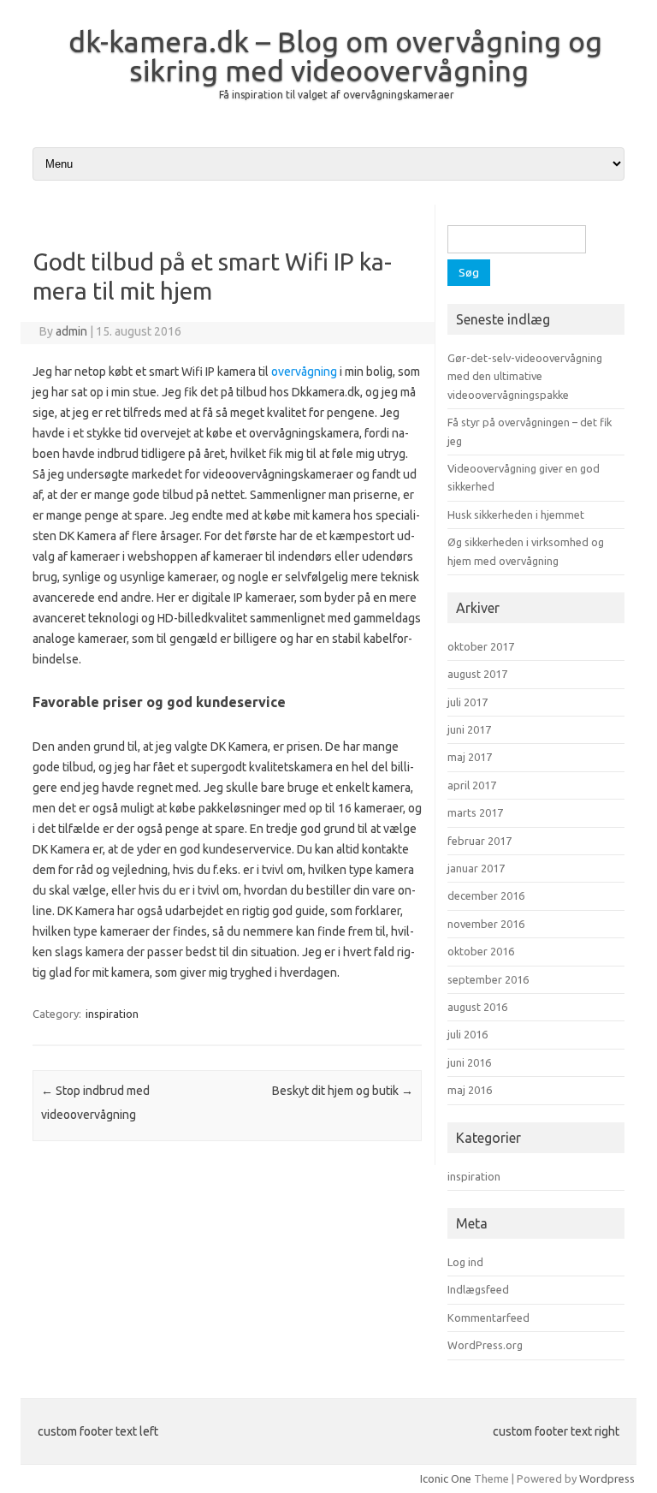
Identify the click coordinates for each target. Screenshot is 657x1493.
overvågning (304, 371)
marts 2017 (475, 812)
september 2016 (488, 979)
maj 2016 (469, 1090)
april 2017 (471, 785)
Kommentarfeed (488, 1317)
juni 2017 (469, 729)
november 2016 (485, 924)
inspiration (112, 1014)
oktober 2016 (480, 951)
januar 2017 (476, 868)
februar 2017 (479, 841)
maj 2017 (469, 757)
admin (71, 331)
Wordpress (607, 1478)
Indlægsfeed (478, 1289)
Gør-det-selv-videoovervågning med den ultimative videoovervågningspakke (524, 376)
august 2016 (477, 1007)
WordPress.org (485, 1345)
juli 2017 (467, 702)
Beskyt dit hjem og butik (342, 1090)
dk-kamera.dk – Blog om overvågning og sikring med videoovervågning (335, 55)
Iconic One (445, 1478)
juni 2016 (469, 1062)
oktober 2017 (480, 646)
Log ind (465, 1262)
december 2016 (485, 895)
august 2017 (477, 674)
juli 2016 (467, 1034)
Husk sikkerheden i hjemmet (515, 514)
